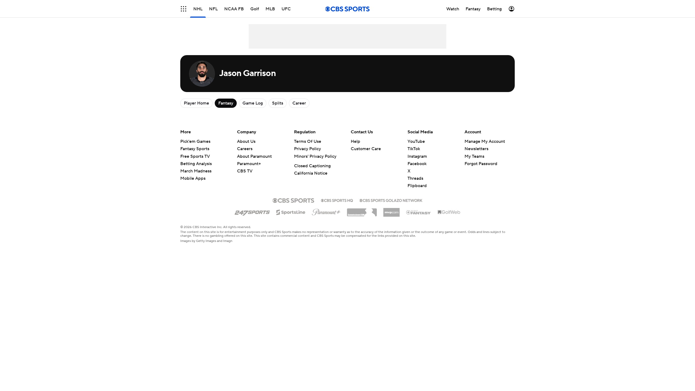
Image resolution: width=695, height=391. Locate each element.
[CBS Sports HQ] (337, 200)
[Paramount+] (326, 211)
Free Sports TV (195, 156)
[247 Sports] (252, 211)
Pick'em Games (195, 141)
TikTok (413, 149)
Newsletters (476, 149)
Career (299, 103)
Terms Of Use (307, 141)
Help (355, 141)
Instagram (417, 156)
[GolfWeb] (449, 212)
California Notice (310, 173)
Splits (277, 103)
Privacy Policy (307, 149)
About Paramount (254, 156)
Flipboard (417, 185)
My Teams (474, 156)
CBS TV (244, 171)
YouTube (416, 141)
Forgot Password (481, 163)
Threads (415, 178)
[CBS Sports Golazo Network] (390, 200)
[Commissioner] (362, 210)
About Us (246, 141)
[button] (183, 9)
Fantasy (225, 103)
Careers (244, 149)
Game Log (252, 103)
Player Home (196, 103)
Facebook (417, 163)
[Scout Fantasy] (418, 212)
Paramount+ (249, 163)
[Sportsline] (290, 211)
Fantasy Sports (194, 149)
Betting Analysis (196, 163)
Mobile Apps (193, 178)
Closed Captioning (312, 166)
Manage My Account (485, 141)
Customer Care (366, 149)
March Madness (195, 171)
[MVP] (391, 210)
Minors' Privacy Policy (315, 156)
